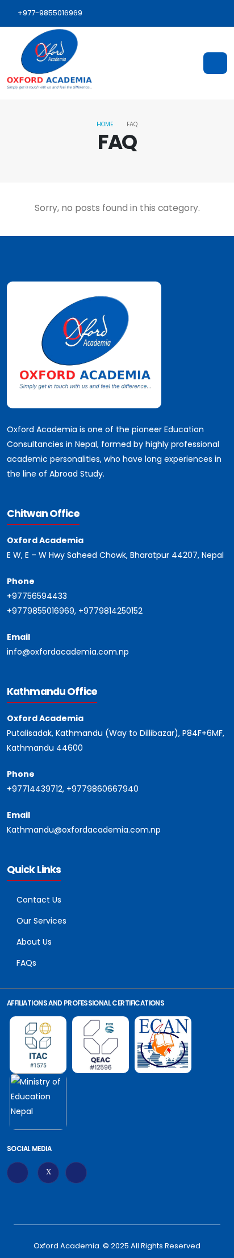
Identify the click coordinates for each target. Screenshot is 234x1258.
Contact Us (38, 899)
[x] (48, 1172)
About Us (34, 941)
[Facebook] (17, 1172)
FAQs (26, 963)
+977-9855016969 (50, 12)
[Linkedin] (76, 1172)
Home (105, 124)
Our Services (41, 920)
